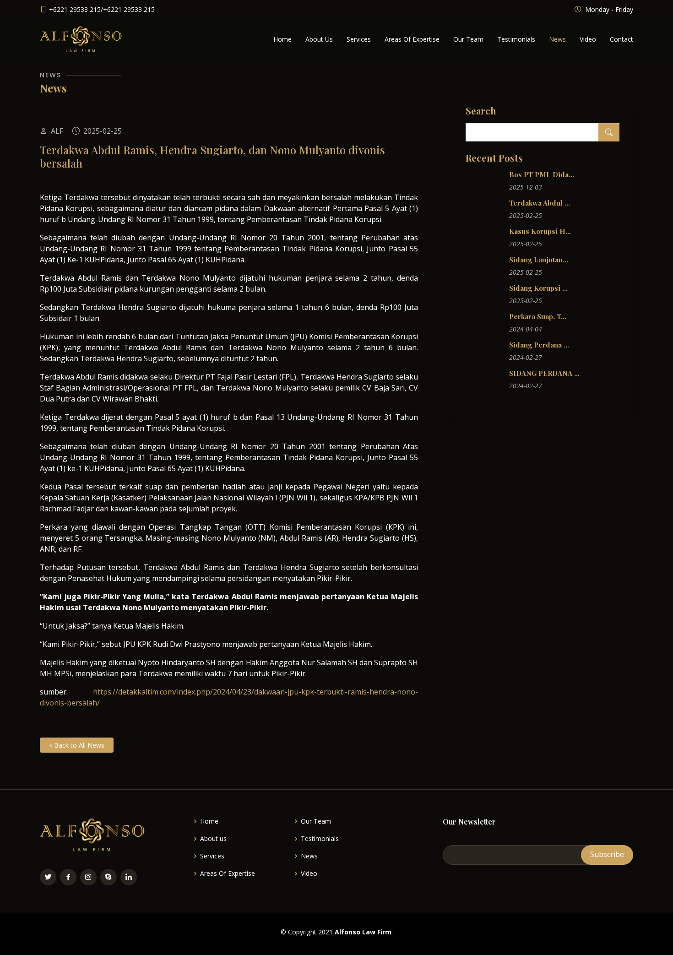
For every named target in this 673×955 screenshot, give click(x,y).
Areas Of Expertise (412, 39)
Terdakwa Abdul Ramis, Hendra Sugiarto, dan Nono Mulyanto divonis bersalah (212, 156)
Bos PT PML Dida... (541, 174)
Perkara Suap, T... (537, 316)
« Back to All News (76, 745)
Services (359, 39)
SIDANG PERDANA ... (544, 373)
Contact (621, 39)
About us (213, 839)
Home (282, 39)
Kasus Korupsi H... (540, 231)
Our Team (468, 39)
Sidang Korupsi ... (538, 288)
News (557, 39)
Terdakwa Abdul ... (539, 202)
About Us (319, 39)
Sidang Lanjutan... (538, 259)
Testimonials (516, 39)
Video (588, 39)
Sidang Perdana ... (539, 344)
